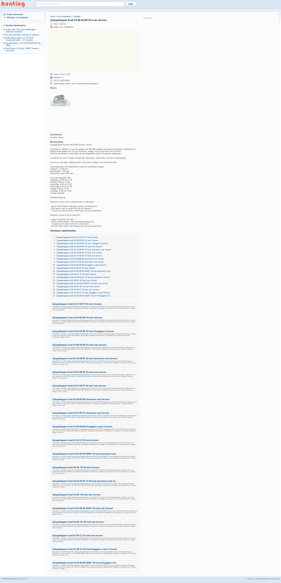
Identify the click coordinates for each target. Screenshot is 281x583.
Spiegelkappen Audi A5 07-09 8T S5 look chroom (77, 237)
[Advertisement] (94, 50)
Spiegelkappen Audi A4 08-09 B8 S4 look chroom (77, 240)
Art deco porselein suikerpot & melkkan (22, 35)
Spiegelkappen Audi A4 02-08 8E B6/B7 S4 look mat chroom (82, 283)
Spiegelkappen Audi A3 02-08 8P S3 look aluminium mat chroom (83, 250)
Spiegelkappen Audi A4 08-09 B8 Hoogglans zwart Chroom (81, 265)
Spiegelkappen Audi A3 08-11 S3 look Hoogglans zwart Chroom (83, 293)
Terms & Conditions (262, 578)
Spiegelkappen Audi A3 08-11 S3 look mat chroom (77, 289)
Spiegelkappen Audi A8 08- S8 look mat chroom (76, 280)
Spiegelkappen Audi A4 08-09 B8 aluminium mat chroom (80, 259)
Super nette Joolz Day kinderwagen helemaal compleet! (21, 30)
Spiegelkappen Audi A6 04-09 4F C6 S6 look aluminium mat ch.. (83, 277)
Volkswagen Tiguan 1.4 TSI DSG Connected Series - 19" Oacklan (20, 39)
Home (52, 16)
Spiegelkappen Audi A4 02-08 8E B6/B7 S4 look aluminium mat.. (83, 271)
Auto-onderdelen (64, 16)
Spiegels (77, 16)
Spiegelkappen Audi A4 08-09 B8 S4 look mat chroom (79, 246)
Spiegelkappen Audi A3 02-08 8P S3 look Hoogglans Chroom (82, 243)
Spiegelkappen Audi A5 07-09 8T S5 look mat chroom (79, 256)
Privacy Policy (274, 578)
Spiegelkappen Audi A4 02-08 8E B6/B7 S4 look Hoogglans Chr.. (83, 296)
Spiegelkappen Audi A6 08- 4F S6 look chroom (76, 274)
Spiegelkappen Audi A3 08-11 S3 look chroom (75, 268)
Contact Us (250, 578)
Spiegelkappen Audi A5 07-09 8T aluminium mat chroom (80, 262)
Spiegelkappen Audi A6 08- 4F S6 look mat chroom (78, 286)
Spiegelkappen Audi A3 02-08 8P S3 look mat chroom (79, 253)
